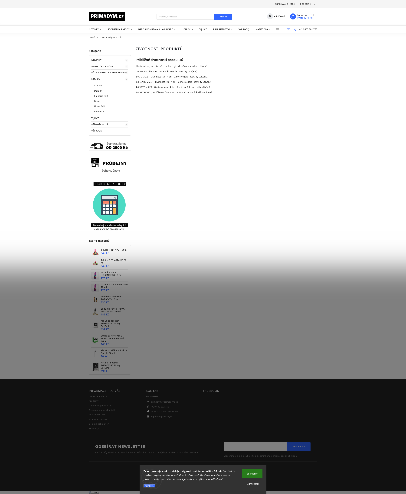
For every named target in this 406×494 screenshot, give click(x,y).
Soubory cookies (98, 419)
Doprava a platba (285, 4)
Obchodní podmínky (100, 405)
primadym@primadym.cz (164, 402)
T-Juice (95, 118)
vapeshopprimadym (161, 416)
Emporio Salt (101, 95)
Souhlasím (252, 473)
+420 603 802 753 (160, 406)
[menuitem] (97, 29)
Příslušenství (99, 124)
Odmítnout (252, 483)
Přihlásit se (298, 446)
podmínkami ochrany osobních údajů (277, 456)
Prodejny (305, 4)
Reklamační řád (97, 414)
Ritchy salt (99, 111)
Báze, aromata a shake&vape (108, 72)
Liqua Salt (99, 106)
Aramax (98, 85)
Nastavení (149, 486)
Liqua (97, 101)
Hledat (223, 16)
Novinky (96, 59)
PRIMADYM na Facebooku (165, 411)
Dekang (98, 90)
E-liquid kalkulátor (99, 424)
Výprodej (96, 130)
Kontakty (94, 428)
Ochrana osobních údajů (102, 410)
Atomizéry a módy (102, 66)
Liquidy (95, 78)
